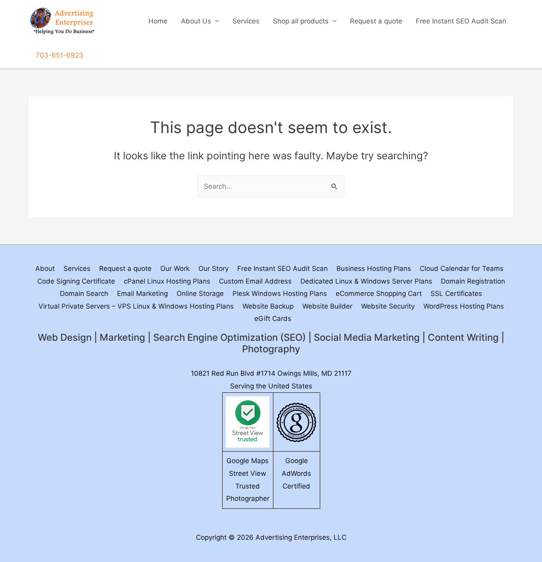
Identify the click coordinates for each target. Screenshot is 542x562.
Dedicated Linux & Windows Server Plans (366, 281)
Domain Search (84, 293)
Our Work (175, 268)
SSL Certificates (456, 293)
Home (157, 21)
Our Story (213, 268)
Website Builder (327, 306)
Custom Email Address (255, 281)
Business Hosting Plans (373, 268)
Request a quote (376, 21)
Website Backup (268, 306)
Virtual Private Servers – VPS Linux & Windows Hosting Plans (136, 306)
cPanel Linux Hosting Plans (167, 281)
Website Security (388, 306)
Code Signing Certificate (76, 281)
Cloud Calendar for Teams (462, 268)
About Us (196, 21)
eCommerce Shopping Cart (379, 293)
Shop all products (301, 21)
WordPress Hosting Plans (463, 306)
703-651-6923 (59, 55)
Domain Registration (473, 281)
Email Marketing (142, 293)
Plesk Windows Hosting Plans (280, 293)
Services (246, 21)
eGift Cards (272, 319)
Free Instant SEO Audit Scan (461, 21)
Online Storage (200, 293)
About (45, 268)
